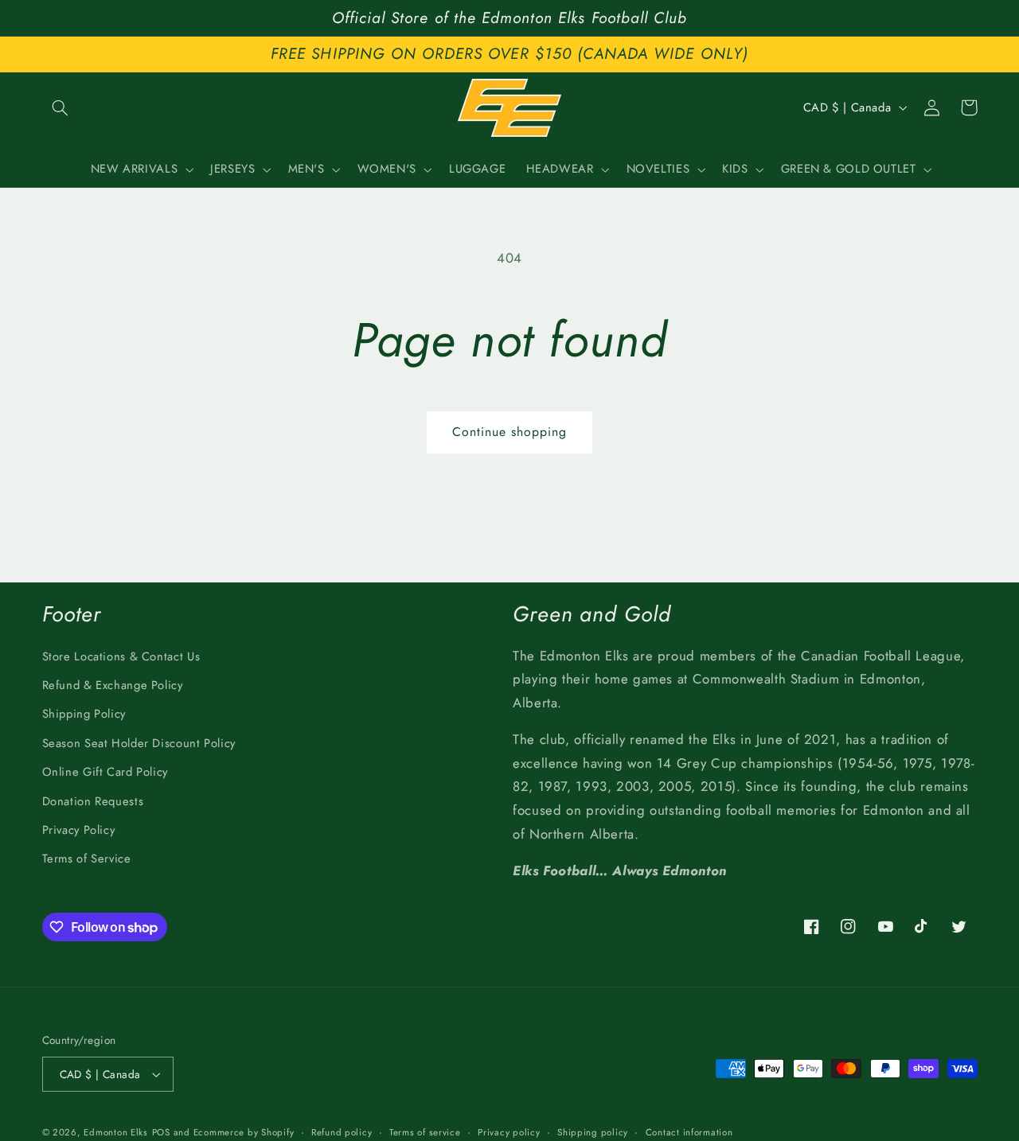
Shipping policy (592, 1132)
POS (161, 1132)
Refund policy (342, 1132)
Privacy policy (509, 1132)
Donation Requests (93, 801)
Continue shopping (510, 432)
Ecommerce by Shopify (244, 1132)
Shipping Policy (84, 713)
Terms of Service (86, 858)
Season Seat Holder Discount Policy (139, 743)
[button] (60, 107)
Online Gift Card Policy (105, 772)
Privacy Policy (78, 830)
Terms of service (425, 1132)
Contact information (689, 1132)
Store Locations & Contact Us (121, 656)
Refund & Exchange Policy (112, 685)
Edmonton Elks (116, 1132)
